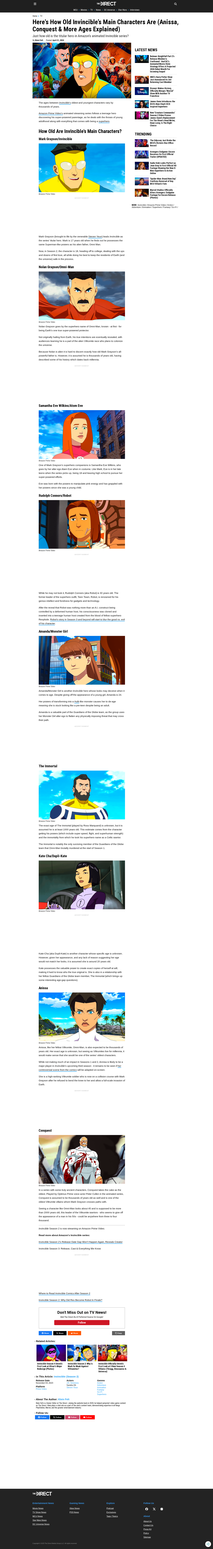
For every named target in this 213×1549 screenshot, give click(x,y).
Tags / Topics (112, 1516)
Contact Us (148, 1525)
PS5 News (74, 1512)
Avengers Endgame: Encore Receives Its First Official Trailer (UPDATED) (162, 154)
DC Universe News (41, 1524)
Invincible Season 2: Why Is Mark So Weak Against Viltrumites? (80, 1366)
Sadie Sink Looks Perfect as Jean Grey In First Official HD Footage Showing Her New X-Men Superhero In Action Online (163, 168)
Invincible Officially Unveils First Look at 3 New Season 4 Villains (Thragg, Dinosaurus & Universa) (112, 1367)
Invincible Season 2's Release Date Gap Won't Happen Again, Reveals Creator (81, 1242)
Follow (43, 1417)
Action (100, 1383)
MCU (75, 10)
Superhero (101, 1394)
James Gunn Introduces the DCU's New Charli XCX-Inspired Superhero (162, 104)
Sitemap (147, 1537)
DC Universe (109, 10)
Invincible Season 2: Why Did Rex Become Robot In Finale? (70, 1300)
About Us (147, 1521)
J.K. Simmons (73, 1383)
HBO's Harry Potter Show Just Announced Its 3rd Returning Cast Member (161, 79)
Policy (146, 1533)
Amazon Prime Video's (51, 113)
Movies (84, 10)
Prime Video (41, 1389)
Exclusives (111, 1512)
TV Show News (39, 1512)
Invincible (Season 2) (66, 1376)
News (98, 10)
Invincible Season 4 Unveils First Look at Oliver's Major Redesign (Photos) (49, 1366)
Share (46, 1333)
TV (91, 10)
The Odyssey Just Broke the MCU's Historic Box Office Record (163, 143)
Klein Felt (39, 40)
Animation (101, 1387)
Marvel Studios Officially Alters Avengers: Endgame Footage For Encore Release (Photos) (163, 194)
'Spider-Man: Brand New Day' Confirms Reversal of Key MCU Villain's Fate (163, 181)
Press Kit (147, 1529)
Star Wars (122, 10)
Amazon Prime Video (156, 205)
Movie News (38, 1508)
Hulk (76, 701)
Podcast (110, 1508)
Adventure (101, 1385)
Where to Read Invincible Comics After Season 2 (64, 1293)
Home (35, 16)
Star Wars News (40, 1520)
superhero (104, 121)
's (65, 102)
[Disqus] (82, 1455)
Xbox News (75, 1508)
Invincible (142, 205)
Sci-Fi (99, 1392)
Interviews (135, 10)
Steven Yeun (95, 236)
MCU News (38, 1516)
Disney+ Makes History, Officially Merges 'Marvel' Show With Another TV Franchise (162, 92)
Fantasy (100, 1390)
